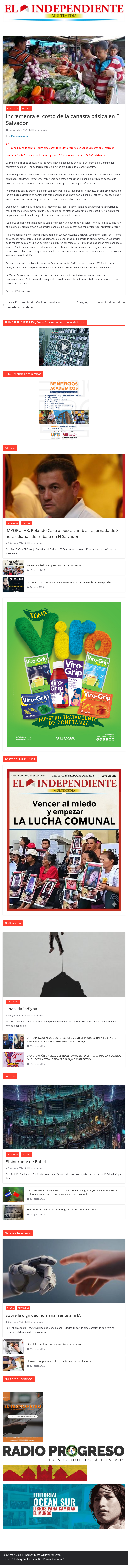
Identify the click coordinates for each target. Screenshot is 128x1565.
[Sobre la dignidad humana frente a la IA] (64, 1271)
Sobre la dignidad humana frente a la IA (43, 1315)
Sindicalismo (13, 1002)
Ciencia (10, 1308)
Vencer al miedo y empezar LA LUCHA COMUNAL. (54, 565)
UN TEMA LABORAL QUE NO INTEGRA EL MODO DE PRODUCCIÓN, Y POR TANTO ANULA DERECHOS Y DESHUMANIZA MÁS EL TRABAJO (71, 1039)
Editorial (26, 523)
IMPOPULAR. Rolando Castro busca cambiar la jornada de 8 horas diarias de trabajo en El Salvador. (62, 533)
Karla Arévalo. (19, 136)
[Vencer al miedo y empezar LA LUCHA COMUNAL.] (13, 567)
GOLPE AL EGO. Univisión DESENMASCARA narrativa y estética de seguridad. (69, 582)
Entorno (26, 108)
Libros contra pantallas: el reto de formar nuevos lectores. (59, 1361)
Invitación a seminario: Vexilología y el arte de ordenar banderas (33, 305)
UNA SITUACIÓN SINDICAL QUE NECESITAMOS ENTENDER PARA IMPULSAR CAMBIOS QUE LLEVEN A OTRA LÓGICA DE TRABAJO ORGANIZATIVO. (74, 1057)
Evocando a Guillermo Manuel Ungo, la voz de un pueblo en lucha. (64, 1209)
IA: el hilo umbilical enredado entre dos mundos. (54, 1344)
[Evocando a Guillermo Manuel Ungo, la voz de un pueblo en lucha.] (13, 1212)
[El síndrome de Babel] (64, 1117)
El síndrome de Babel (26, 1161)
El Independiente (39, 130)
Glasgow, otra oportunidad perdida (99, 302)
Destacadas (12, 108)
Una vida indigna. (22, 1008)
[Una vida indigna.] (64, 964)
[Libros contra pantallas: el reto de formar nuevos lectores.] (13, 1363)
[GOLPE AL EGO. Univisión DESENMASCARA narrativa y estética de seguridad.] (13, 584)
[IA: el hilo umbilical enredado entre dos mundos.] (13, 1346)
